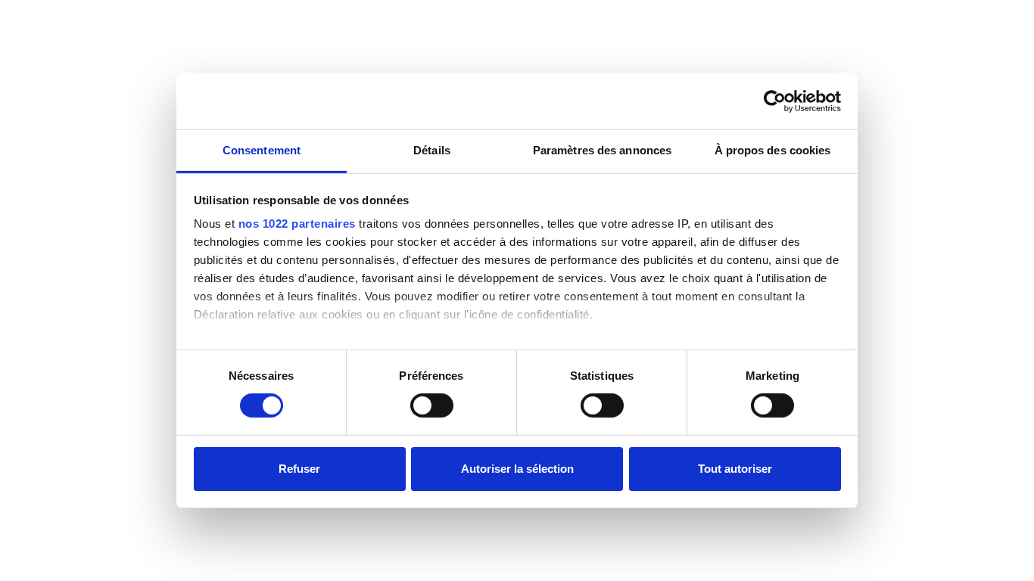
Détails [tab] (431, 150)
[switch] (431, 405)
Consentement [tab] (262, 150)
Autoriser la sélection (517, 468)
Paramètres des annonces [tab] (602, 150)
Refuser (299, 468)
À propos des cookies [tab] (773, 150)
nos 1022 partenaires (297, 223)
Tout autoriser (735, 468)
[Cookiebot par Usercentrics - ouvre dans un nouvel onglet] (775, 100)
